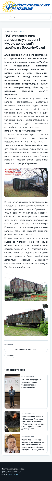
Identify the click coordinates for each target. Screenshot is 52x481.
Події (22, 31)
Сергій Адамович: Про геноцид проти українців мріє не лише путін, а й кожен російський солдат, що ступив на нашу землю (33, 445)
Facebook (10, 355)
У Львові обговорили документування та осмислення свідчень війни (31, 383)
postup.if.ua (13, 474)
